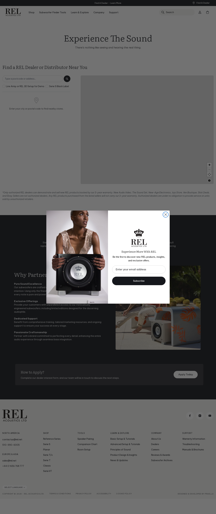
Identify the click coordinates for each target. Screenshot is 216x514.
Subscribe (139, 280)
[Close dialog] (165, 214)
